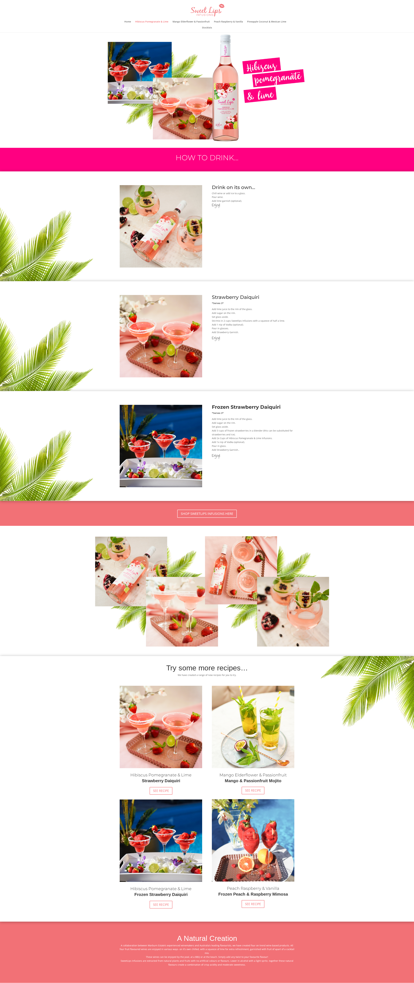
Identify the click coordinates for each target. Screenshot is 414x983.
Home (127, 22)
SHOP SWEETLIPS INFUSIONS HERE (207, 513)
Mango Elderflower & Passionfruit (191, 22)
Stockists (207, 27)
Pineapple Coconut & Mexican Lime (266, 22)
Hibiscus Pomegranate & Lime (151, 22)
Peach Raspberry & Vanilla (228, 22)
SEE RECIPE (161, 791)
